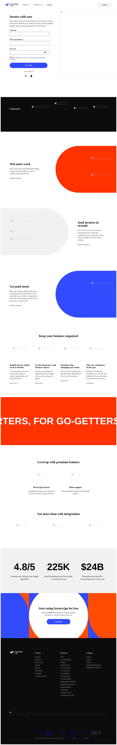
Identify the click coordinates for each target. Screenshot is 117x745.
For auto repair (65, 670)
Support (63, 662)
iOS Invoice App (66, 692)
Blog (62, 657)
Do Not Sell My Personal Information (50, 733)
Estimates (38, 673)
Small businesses (66, 687)
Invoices (37, 657)
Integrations (39, 670)
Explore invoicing (83, 244)
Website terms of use (74, 732)
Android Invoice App (67, 695)
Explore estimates (15, 178)
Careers (88, 657)
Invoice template (66, 659)
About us (89, 659)
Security (88, 662)
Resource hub (65, 665)
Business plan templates (68, 681)
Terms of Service (34, 57)
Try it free (58, 622)
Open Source (84, 732)
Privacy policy (39, 732)
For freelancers (65, 673)
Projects (37, 665)
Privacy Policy (69, 738)
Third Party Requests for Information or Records (93, 666)
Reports (37, 668)
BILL (50, 615)
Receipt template (66, 679)
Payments (38, 659)
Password (13, 49)
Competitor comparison (68, 684)
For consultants (65, 676)
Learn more (13, 383)
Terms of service (61, 732)
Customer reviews (40, 676)
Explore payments (15, 305)
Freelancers (64, 690)
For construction (66, 668)
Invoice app (38, 662)
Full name (13, 30)
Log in (105, 5)
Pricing (49, 5)
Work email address (16, 39)
